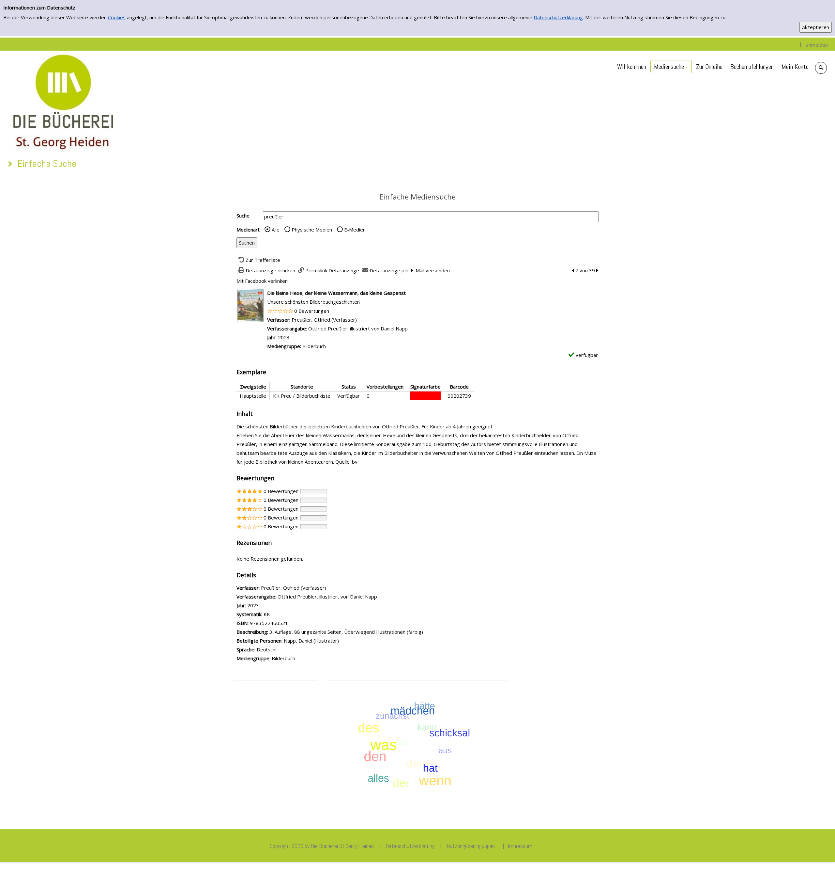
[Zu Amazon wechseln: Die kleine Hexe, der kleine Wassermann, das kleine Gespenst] (250, 304)
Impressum (520, 846)
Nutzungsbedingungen (471, 846)
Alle (276, 229)
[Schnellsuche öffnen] (821, 68)
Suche (243, 215)
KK (267, 614)
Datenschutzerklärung (558, 17)
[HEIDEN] (63, 101)
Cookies (117, 17)
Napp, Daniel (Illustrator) (311, 640)
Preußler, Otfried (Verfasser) (324, 319)
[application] (671, 66)
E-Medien (355, 229)
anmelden (817, 44)
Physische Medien (312, 229)
